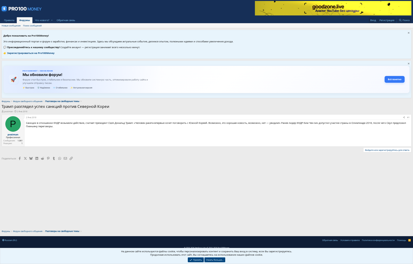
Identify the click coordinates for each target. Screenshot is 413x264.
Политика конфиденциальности (378, 240)
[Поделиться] (404, 117)
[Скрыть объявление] (408, 33)
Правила (9, 20)
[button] (52, 20)
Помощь (401, 240)
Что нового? (42, 20)
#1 (408, 117)
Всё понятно (394, 79)
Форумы (24, 20)
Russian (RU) (10, 240)
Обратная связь (66, 20)
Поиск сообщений (32, 25)
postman (8, 111)
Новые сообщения (11, 25)
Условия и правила (350, 240)
